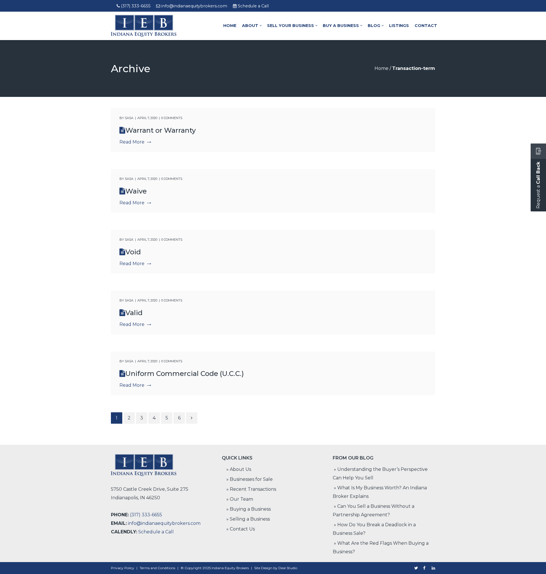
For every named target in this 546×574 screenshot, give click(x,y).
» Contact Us (240, 529)
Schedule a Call (253, 6)
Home (381, 68)
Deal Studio (287, 568)
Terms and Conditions (157, 568)
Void (133, 252)
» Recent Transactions (251, 489)
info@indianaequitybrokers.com (194, 6)
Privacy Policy (122, 568)
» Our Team (239, 499)
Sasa (129, 118)
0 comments (171, 118)
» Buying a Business (248, 509)
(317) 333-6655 (135, 6)
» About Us (238, 469)
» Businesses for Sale (249, 479)
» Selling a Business (248, 519)
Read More (131, 142)
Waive (136, 191)
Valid (133, 313)
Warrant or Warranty (160, 130)
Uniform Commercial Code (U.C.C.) (184, 373)
